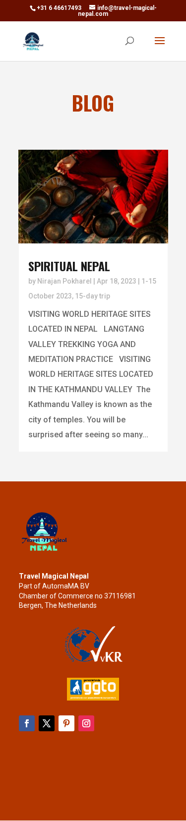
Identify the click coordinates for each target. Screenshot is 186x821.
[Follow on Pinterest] (66, 723)
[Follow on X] (47, 723)
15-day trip (92, 296)
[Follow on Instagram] (86, 723)
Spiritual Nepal (69, 266)
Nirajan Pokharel (64, 281)
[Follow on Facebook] (27, 723)
